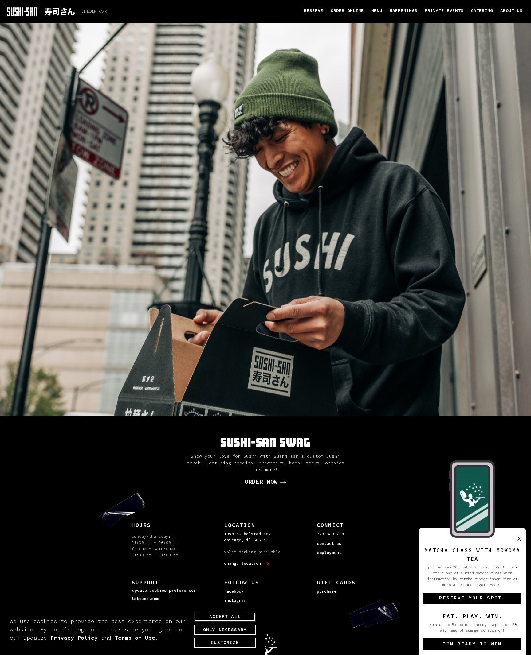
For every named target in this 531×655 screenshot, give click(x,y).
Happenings (403, 10)
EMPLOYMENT (329, 553)
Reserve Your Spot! (472, 598)
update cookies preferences (164, 590)
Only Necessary (225, 629)
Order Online (347, 10)
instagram (235, 601)
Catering (482, 10)
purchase (326, 591)
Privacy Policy (74, 638)
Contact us (329, 544)
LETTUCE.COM (145, 599)
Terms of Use (135, 638)
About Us (511, 10)
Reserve (313, 10)
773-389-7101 (331, 534)
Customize (225, 642)
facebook (234, 591)
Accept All (225, 616)
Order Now (261, 482)
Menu (376, 10)
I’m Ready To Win (472, 644)
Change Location (242, 563)
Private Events (444, 10)
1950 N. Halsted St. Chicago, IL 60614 (247, 537)
